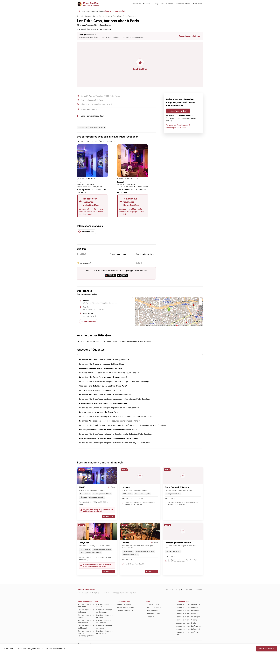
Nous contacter (152, 611)
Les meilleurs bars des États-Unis (187, 633)
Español (199, 590)
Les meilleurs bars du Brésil (187, 607)
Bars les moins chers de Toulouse (104, 621)
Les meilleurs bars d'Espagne (187, 620)
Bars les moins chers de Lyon (104, 605)
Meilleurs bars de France (141, 4)
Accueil (80, 16)
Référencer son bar (124, 604)
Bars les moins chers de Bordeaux (86, 621)
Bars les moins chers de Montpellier (86, 627)
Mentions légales (153, 614)
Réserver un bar (178, 111)
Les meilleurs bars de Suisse (187, 614)
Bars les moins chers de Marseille (104, 632)
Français (169, 590)
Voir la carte (197, 4)
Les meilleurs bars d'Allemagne (188, 617)
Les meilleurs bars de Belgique (188, 604)
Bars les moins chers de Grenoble (86, 605)
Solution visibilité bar (125, 611)
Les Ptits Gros (130, 16)
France (88, 16)
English (179, 590)
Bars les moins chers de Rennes (86, 611)
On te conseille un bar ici (142, 416)
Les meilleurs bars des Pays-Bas (188, 626)
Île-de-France (98, 16)
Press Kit (150, 617)
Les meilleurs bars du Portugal (188, 629)
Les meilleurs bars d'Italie (186, 623)
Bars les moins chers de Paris (104, 616)
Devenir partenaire (153, 607)
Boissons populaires (86, 636)
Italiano (189, 590)
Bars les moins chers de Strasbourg (104, 611)
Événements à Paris (183, 4)
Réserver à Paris (167, 4)
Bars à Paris (117, 16)
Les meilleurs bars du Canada (187, 611)
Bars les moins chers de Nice (86, 632)
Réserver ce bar (108, 516)
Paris (108, 16)
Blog (156, 4)
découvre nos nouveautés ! (114, 11)
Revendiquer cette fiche (189, 36)
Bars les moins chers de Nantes (104, 627)
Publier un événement (125, 607)
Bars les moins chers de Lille (86, 616)
